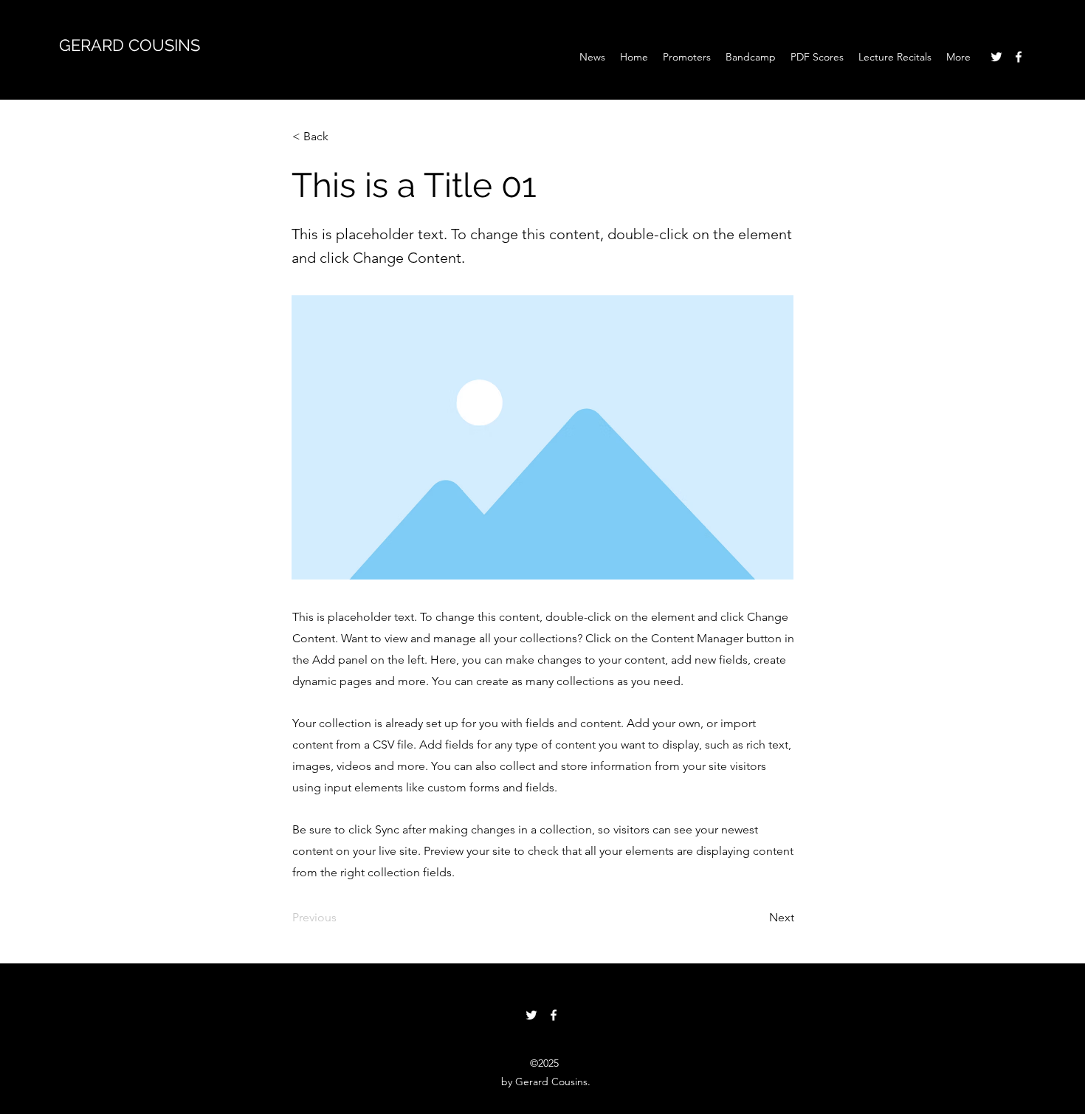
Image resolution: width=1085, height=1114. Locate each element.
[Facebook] (1018, 56)
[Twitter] (996, 56)
